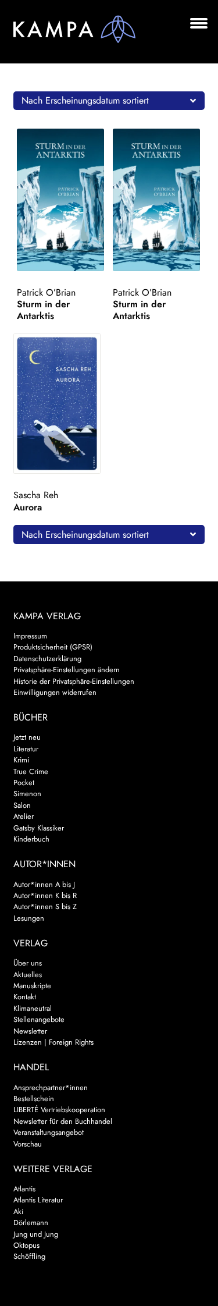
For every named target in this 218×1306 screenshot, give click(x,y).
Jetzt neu (27, 737)
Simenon (27, 793)
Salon (22, 805)
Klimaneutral (32, 1008)
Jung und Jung (35, 1234)
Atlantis (24, 1188)
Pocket (23, 782)
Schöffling (29, 1256)
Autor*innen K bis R (45, 895)
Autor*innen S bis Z (45, 906)
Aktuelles (27, 974)
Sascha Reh (35, 495)
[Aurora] (59, 403)
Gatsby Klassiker (38, 827)
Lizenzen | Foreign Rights (53, 1042)
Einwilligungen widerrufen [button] (55, 692)
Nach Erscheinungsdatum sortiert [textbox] (85, 100)
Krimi (21, 759)
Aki (18, 1211)
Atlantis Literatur (38, 1199)
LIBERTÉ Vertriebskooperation (59, 1109)
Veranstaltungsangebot (48, 1132)
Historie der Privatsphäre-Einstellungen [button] (73, 681)
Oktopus (26, 1245)
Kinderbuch (31, 838)
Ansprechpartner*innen (50, 1087)
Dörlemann (30, 1222)
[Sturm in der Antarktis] (63, 200)
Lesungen (28, 918)
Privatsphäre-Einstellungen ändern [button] (66, 669)
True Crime (30, 771)
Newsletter (30, 1031)
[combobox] (109, 100)
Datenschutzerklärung (47, 658)
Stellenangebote (39, 1019)
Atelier (23, 816)
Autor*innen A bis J (44, 884)
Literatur (25, 748)
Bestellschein (33, 1098)
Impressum (30, 635)
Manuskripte (32, 985)
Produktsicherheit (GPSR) (52, 646)
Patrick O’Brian (46, 292)
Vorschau (27, 1143)
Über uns (27, 962)
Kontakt (24, 996)
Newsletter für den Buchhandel (62, 1121)
